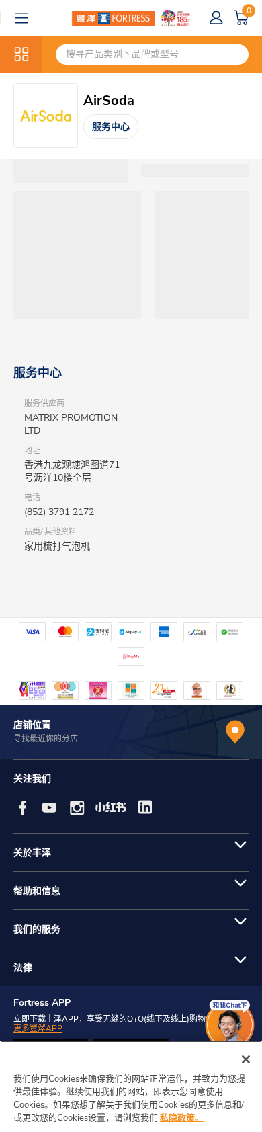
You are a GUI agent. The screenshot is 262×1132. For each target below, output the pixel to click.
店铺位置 (32, 725)
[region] (131, 1086)
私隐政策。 (182, 1118)
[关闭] (246, 1059)
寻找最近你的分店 (45, 738)
